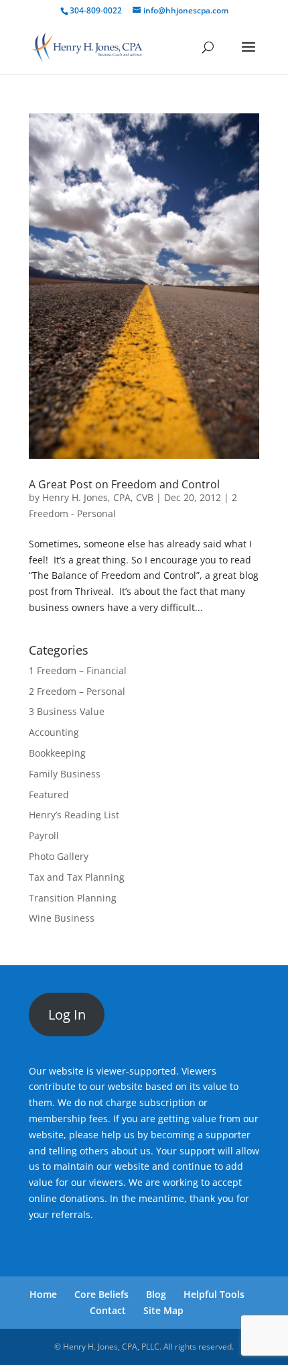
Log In (67, 1014)
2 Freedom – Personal (77, 691)
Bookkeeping (57, 753)
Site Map (163, 1310)
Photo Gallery (58, 856)
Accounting (54, 732)
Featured (49, 794)
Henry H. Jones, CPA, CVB (97, 497)
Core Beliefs (101, 1294)
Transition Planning (73, 897)
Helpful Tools (214, 1294)
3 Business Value (66, 711)
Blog (156, 1294)
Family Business (64, 773)
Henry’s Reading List (74, 814)
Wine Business (61, 918)
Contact (108, 1310)
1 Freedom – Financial (78, 670)
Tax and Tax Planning (77, 877)
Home (43, 1294)
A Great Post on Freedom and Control (124, 484)
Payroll (44, 835)
